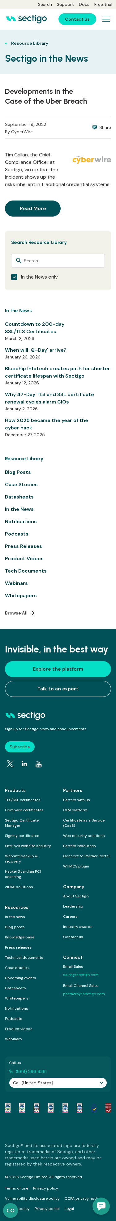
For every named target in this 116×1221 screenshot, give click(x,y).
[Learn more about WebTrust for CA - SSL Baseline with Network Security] (65, 1108)
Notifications (21, 521)
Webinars (16, 583)
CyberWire (22, 132)
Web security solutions (84, 835)
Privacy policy (45, 1188)
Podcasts (16, 534)
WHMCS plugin (76, 866)
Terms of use (16, 1188)
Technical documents (24, 957)
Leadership (73, 906)
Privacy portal (47, 1208)
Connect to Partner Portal (86, 856)
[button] (101, 1206)
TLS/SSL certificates (23, 799)
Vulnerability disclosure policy (32, 1198)
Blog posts (15, 927)
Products (15, 790)
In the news (15, 916)
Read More (33, 208)
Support (65, 4)
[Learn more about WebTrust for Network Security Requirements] (8, 1108)
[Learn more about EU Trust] (94, 1108)
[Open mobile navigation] (106, 19)
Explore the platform (58, 669)
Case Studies (21, 484)
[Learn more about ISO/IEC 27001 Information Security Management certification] (108, 1108)
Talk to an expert (58, 688)
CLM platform (75, 810)
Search (45, 4)
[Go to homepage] (26, 19)
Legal (69, 1208)
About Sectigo (76, 896)
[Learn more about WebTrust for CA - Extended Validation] (36, 1108)
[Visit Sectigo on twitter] (10, 764)
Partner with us (76, 799)
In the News (19, 509)
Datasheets (19, 497)
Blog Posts (18, 472)
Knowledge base (19, 937)
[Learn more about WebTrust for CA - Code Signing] (79, 1108)
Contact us (73, 936)
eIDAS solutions (19, 886)
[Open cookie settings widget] (10, 1210)
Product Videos (24, 558)
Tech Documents (26, 571)
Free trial (103, 4)
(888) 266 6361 (31, 1071)
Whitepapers (21, 595)
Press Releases (23, 546)
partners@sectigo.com (84, 993)
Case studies (17, 967)
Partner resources (79, 845)
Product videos (18, 1028)
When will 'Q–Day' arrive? (36, 350)
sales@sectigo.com (81, 974)
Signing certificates (22, 835)
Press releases (18, 947)
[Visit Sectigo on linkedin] (24, 764)
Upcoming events (20, 977)
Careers (70, 916)
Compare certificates (24, 810)
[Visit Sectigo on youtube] (38, 764)
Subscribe (20, 747)
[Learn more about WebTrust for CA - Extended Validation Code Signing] (51, 1108)
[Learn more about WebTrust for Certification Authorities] (22, 1108)
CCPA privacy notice (83, 1198)
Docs (84, 4)
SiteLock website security (28, 845)
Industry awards (77, 926)
